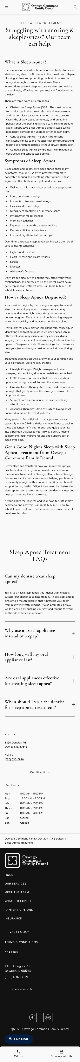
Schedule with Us (21, 989)
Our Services (15, 883)
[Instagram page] (47, 1017)
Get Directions (40, 772)
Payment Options (19, 910)
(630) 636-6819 (58, 286)
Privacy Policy (17, 932)
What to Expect (18, 901)
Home (9, 875)
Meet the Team (17, 892)
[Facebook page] (32, 1017)
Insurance (13, 918)
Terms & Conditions (21, 942)
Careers (11, 952)
